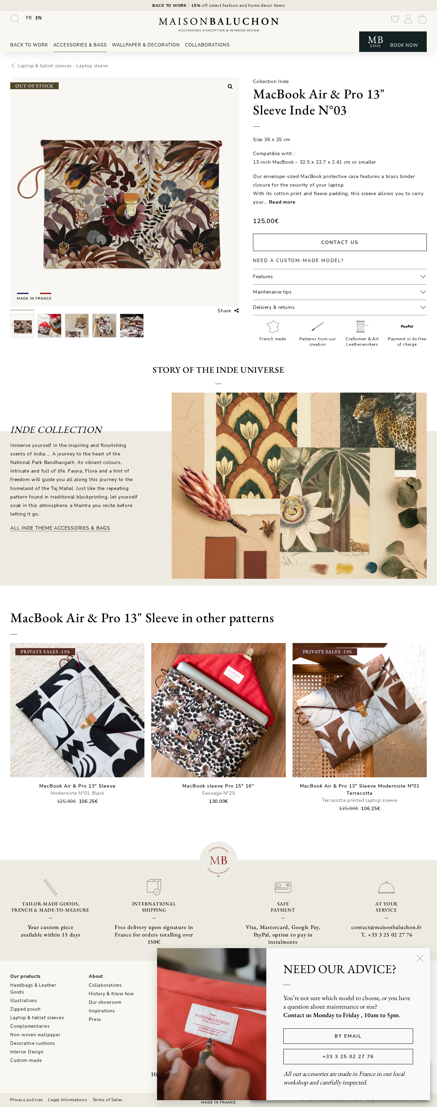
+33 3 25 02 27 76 (348, 1056)
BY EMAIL (348, 1036)
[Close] (420, 958)
